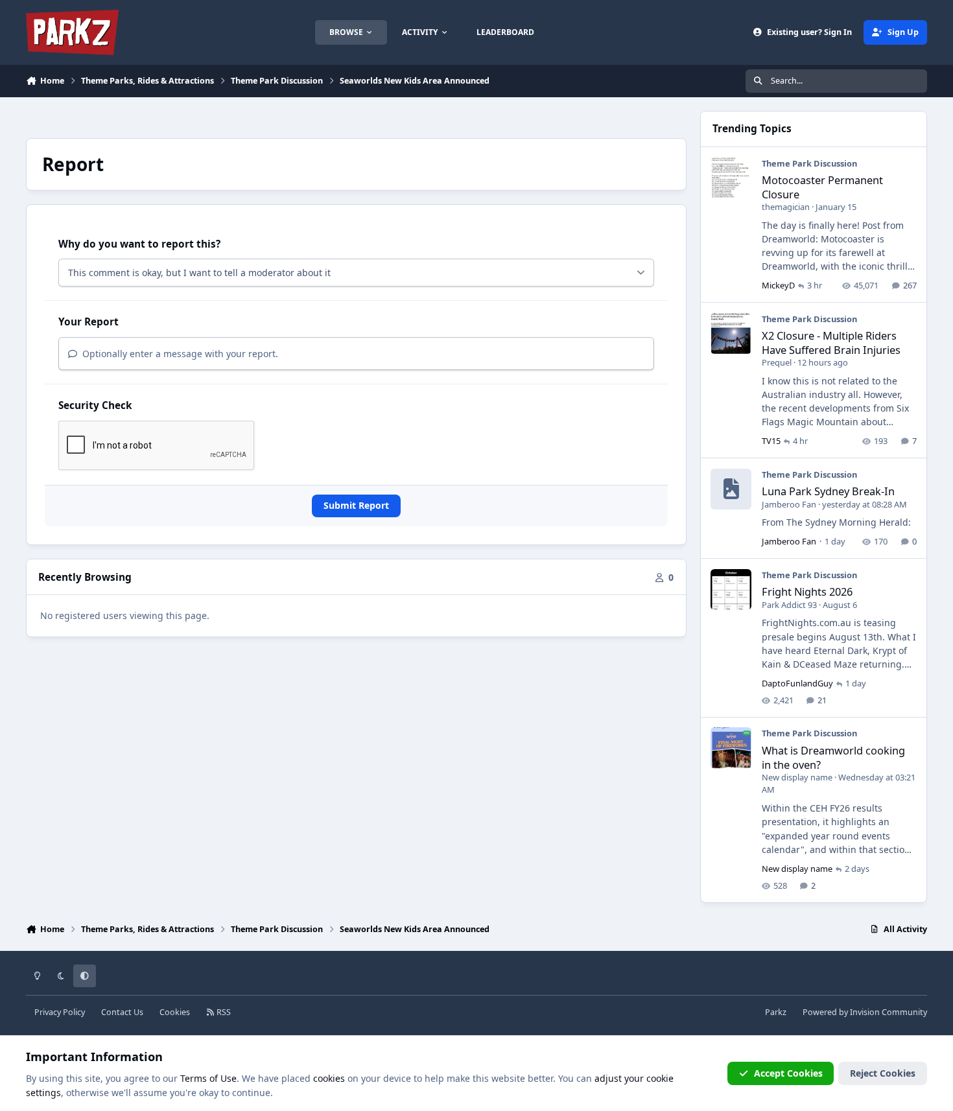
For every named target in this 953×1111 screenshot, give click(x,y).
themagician (786, 207)
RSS (223, 1012)
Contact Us (122, 1012)
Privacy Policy (59, 1012)
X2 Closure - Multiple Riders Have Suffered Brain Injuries (831, 342)
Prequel (777, 362)
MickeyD (778, 285)
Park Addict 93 (789, 605)
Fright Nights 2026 (807, 591)
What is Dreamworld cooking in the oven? (833, 757)
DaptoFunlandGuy (797, 683)
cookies (329, 1078)
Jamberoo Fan (789, 504)
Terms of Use (208, 1078)
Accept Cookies (788, 1073)
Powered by (865, 1012)
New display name (797, 777)
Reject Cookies (882, 1073)
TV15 (771, 441)
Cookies (174, 1012)
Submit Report (356, 505)
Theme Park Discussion (809, 163)
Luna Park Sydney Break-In (828, 491)
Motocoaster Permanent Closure (822, 186)
